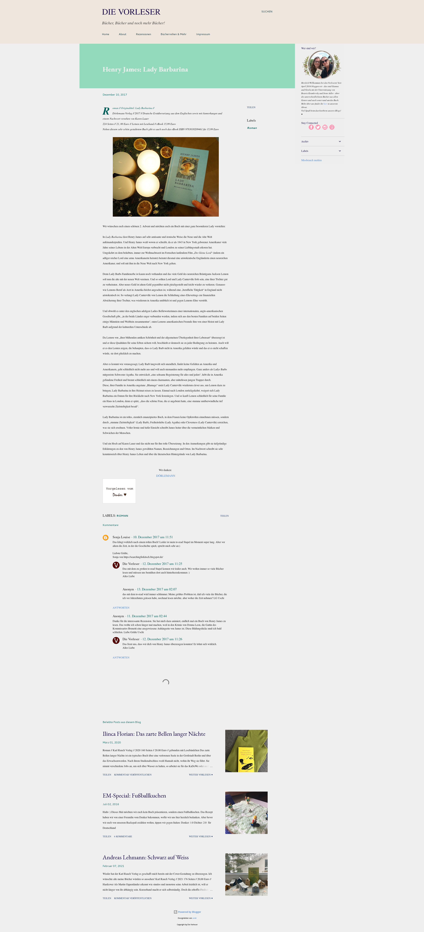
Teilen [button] (251, 107)
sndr (195, 918)
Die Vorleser (131, 11)
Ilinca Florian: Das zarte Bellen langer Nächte (154, 734)
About (122, 34)
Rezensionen (143, 34)
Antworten (121, 607)
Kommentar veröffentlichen (133, 774)
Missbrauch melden (311, 160)
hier (325, 103)
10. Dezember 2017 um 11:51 (153, 537)
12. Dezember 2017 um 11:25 (162, 563)
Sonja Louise (121, 537)
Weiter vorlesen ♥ (201, 774)
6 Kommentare (123, 836)
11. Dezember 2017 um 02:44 (147, 616)
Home (105, 34)
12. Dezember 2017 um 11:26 (162, 639)
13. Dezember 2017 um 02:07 (157, 589)
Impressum (203, 34)
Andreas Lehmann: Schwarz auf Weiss (146, 857)
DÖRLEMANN (165, 476)
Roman (252, 128)
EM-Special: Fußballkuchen (134, 795)
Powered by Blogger (189, 911)
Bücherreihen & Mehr (173, 34)
